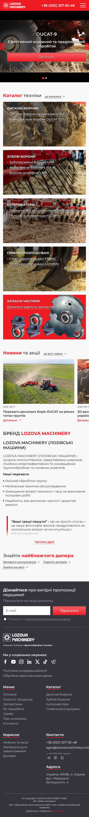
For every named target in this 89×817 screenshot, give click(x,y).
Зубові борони (58, 699)
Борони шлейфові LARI (28, 173)
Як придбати (13, 709)
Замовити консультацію (19, 562)
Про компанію (14, 719)
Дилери (9, 756)
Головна (10, 694)
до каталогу (53, 96)
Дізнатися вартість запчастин (31, 307)
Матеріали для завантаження (15, 749)
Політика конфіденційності (25, 671)
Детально (46, 57)
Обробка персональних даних (27, 676)
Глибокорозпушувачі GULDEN (34, 264)
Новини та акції (15, 742)
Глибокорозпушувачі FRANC (32, 259)
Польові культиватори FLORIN (34, 216)
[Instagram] (21, 663)
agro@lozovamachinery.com (66, 747)
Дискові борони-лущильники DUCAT (39, 114)
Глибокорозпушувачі (63, 709)
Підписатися (69, 610)
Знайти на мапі (13, 567)
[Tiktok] (45, 663)
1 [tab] (44, 79)
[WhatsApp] (62, 758)
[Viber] (55, 758)
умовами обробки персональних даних (47, 619)
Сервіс (8, 714)
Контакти (10, 723)
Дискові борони (59, 694)
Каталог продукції (17, 699)
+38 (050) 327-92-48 (58, 5)
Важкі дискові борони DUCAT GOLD (38, 119)
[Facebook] (5, 663)
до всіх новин (53, 353)
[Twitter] (37, 663)
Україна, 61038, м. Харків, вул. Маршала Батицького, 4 (65, 778)
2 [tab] (47, 79)
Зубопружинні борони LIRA (32, 162)
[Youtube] (13, 663)
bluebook (58, 811)
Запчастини (12, 704)
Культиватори (57, 704)
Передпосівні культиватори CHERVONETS (43, 211)
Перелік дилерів (55, 562)
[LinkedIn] (29, 663)
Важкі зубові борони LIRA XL (32, 168)
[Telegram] (53, 663)
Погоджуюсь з (38, 619)
